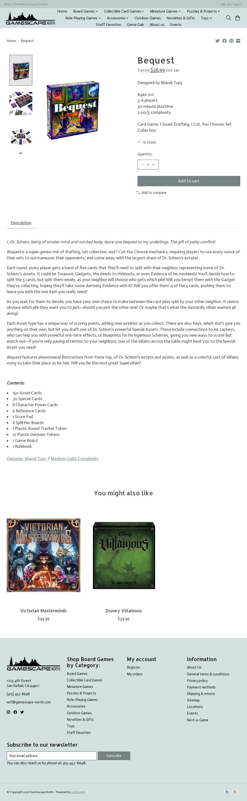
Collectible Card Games (85, 680)
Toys (71, 726)
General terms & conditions (208, 674)
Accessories (76, 706)
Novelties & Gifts (181, 18)
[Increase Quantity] (153, 164)
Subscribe (114, 756)
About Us (194, 667)
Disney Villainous (123, 610)
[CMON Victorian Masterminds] (43, 555)
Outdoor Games (148, 18)
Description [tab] (21, 222)
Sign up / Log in (231, 4)
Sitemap (193, 700)
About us (157, 24)
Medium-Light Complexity (75, 458)
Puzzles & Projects (81, 693)
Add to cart (188, 181)
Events (175, 24)
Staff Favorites (108, 24)
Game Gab (135, 24)
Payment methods (201, 687)
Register (133, 667)
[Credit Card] (227, 792)
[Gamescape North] (30, 18)
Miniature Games (80, 687)
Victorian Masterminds (43, 610)
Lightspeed (78, 792)
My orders (135, 674)
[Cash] (235, 792)
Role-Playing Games (82, 700)
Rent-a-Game (197, 720)
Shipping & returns (201, 694)
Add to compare (154, 192)
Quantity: (144, 154)
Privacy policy (197, 680)
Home (62, 11)
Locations (195, 707)
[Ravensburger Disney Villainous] (123, 555)
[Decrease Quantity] (142, 164)
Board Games (77, 673)
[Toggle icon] (228, 18)
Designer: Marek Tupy (27, 458)
